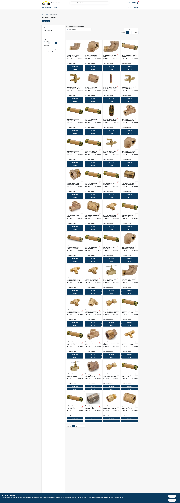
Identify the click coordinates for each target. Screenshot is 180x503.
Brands (55, 7)
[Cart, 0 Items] (138, 3)
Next (136, 32)
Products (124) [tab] (46, 21)
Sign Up (134, 2)
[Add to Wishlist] (82, 55)
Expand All (51, 46)
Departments (48, 7)
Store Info (130, 7)
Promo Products (48, 30)
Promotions (136, 7)
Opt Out (172, 500)
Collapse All (46, 46)
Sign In (128, 2)
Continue (172, 496)
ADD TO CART (75, 66)
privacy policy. (83, 497)
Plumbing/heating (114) (50, 51)
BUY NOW (75, 69)
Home (43, 7)
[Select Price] (56, 43)
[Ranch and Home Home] (46, 3)
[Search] (108, 3)
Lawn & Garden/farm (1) (50, 49)
